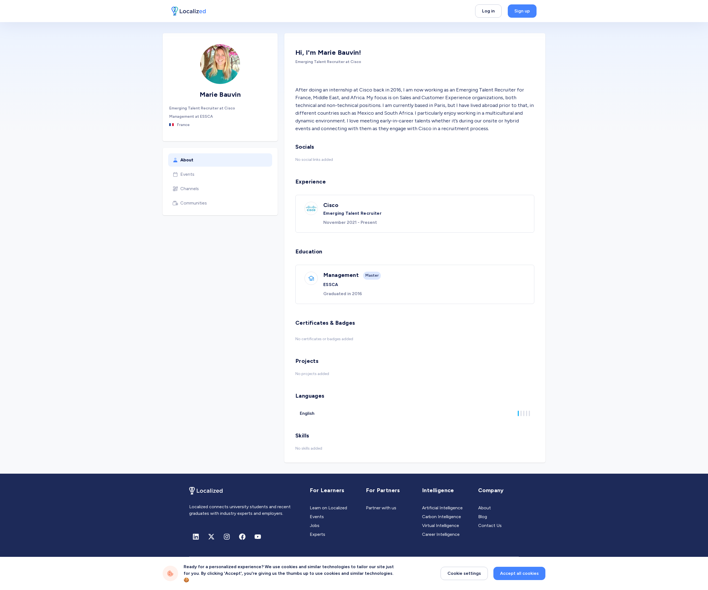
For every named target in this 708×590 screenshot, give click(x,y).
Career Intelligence (441, 534)
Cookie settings (464, 573)
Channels (189, 188)
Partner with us (381, 507)
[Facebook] (242, 536)
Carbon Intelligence (441, 516)
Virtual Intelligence (440, 525)
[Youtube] (257, 536)
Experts (317, 534)
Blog (482, 516)
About (186, 159)
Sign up (522, 11)
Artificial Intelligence (442, 507)
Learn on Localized (328, 507)
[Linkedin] (195, 536)
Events (187, 174)
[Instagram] (226, 536)
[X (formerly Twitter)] (211, 536)
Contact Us (490, 525)
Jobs (314, 525)
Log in (488, 11)
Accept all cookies (519, 573)
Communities (193, 203)
